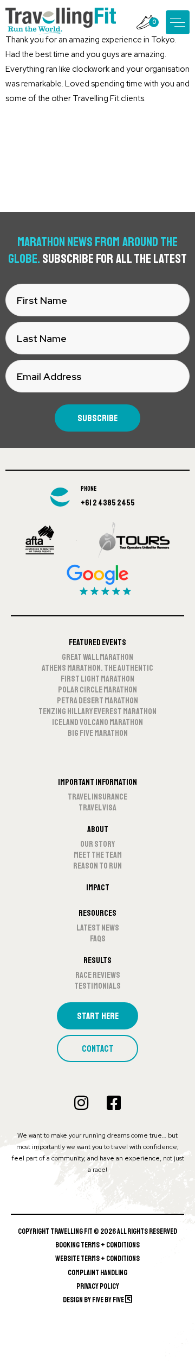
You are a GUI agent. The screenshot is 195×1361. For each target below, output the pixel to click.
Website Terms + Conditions (97, 1258)
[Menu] (178, 22)
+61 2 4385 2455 (108, 502)
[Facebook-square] (114, 1103)
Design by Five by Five (94, 1299)
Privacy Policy (97, 1286)
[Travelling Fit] (60, 22)
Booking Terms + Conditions (97, 1245)
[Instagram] (81, 1103)
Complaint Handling (97, 1272)
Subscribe (97, 418)
